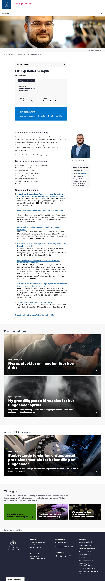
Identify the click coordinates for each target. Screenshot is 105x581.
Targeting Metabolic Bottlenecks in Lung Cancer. (34, 302)
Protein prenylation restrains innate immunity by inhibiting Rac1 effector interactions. (40, 211)
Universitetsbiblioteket (88, 548)
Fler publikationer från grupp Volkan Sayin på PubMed (35, 315)
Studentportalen (86, 542)
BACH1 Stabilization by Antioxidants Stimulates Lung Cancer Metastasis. (39, 228)
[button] (48, 13)
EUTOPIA (82, 558)
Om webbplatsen (85, 561)
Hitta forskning (21, 54)
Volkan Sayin (82, 174)
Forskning (11, 54)
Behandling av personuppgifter (85, 564)
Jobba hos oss (84, 552)
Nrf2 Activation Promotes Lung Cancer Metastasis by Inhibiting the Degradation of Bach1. (41, 244)
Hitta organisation (61, 542)
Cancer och (50, 101)
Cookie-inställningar (86, 568)
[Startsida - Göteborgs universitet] (13, 545)
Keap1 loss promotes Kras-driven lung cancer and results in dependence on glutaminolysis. (38, 261)
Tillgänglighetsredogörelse (88, 571)
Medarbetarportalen (87, 545)
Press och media (85, 555)
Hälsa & (25, 101)
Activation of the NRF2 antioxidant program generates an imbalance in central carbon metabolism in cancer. (42, 284)
